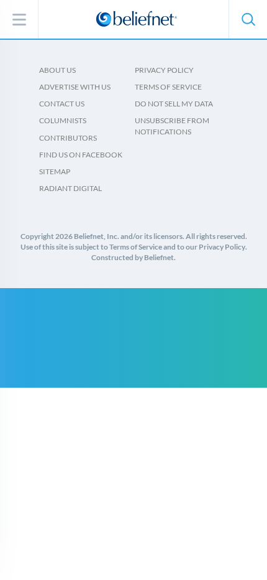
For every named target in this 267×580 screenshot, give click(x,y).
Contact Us (61, 103)
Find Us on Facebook (80, 154)
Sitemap (54, 171)
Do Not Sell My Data (174, 103)
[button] (248, 19)
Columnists (62, 120)
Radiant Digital (70, 188)
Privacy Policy (164, 70)
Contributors (68, 138)
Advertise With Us (75, 86)
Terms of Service (168, 86)
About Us (57, 70)
